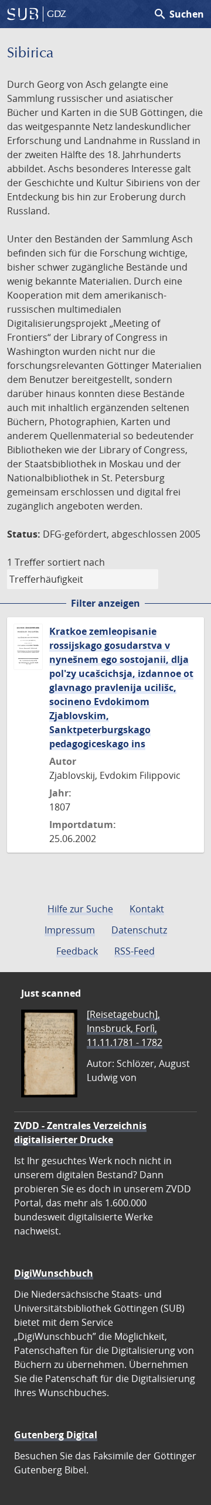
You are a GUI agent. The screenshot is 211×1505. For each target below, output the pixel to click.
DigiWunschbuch (53, 1273)
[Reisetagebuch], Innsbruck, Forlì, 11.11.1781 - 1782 (124, 1028)
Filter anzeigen (105, 603)
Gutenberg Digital (55, 1434)
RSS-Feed (134, 951)
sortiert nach (76, 562)
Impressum (70, 929)
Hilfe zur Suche (80, 908)
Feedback (77, 951)
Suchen (178, 14)
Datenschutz (139, 929)
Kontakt (147, 908)
